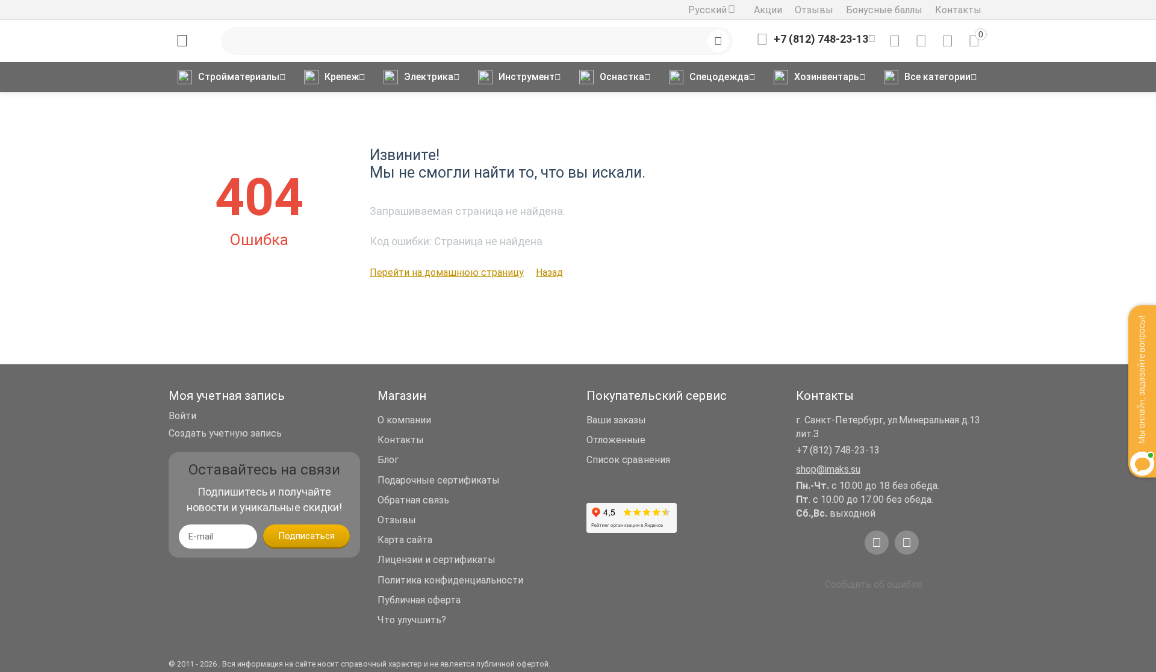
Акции (768, 10)
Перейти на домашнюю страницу (447, 272)
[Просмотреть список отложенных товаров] (921, 41)
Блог (388, 459)
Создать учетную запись (225, 433)
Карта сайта (405, 540)
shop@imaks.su (828, 469)
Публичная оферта (419, 600)
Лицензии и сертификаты (437, 559)
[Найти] (718, 41)
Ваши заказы (616, 420)
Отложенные (615, 440)
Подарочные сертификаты (439, 480)
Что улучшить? (412, 620)
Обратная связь (413, 500)
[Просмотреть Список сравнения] (895, 41)
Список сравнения (628, 459)
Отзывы (814, 10)
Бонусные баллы (884, 10)
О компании (404, 420)
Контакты (958, 10)
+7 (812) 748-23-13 (838, 450)
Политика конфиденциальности (450, 580)
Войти (182, 416)
